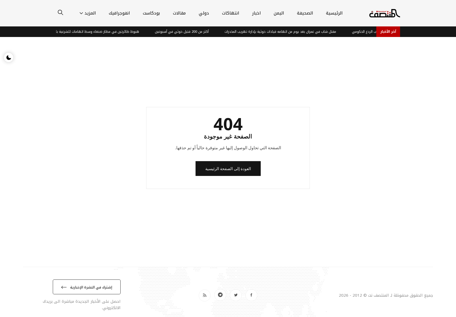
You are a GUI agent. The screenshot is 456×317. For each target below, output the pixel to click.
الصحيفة (305, 13)
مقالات (179, 13)
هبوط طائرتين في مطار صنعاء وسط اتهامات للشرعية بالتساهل (94, 31)
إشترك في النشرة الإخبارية (90, 287)
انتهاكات (230, 13)
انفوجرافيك (119, 13)
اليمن (279, 13)
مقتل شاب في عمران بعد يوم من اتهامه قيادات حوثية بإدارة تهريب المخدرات (283, 31)
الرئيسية (334, 13)
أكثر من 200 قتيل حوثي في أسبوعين (185, 31)
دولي (204, 13)
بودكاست (151, 13)
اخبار (256, 13)
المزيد (90, 13)
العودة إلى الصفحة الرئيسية (228, 168)
